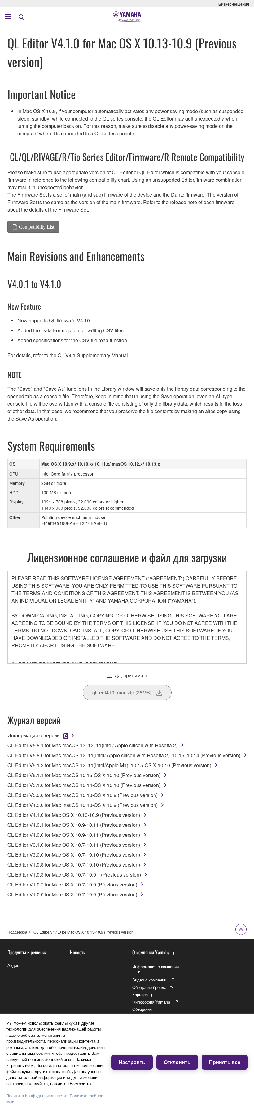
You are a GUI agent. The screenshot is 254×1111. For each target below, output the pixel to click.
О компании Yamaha (151, 952)
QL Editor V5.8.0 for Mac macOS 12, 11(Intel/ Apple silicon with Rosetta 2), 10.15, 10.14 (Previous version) (123, 755)
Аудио (13, 965)
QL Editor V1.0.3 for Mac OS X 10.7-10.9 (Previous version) (74, 874)
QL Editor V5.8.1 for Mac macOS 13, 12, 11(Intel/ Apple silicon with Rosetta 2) (92, 745)
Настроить (132, 1062)
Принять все (224, 1062)
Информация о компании (155, 966)
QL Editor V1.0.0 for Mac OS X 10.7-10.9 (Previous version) (72, 894)
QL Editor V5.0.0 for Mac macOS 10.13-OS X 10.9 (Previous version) (82, 795)
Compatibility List (36, 226)
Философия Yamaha (151, 1002)
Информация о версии (33, 735)
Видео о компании (149, 980)
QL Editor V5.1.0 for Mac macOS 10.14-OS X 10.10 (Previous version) (83, 785)
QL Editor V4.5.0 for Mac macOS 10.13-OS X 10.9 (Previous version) (82, 804)
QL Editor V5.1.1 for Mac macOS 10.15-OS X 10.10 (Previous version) (83, 775)
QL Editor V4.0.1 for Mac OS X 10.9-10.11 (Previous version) (73, 824)
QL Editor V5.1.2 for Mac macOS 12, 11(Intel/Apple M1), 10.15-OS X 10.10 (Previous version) (109, 765)
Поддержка (17, 932)
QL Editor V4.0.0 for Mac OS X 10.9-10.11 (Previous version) (73, 834)
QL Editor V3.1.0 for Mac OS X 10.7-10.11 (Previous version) (73, 844)
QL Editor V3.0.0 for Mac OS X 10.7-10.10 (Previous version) (73, 854)
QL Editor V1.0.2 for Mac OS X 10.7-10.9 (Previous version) (72, 884)
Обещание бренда (149, 987)
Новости (77, 952)
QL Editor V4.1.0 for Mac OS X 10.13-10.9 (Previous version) (73, 814)
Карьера (140, 994)
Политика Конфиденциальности (36, 1096)
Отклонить (177, 1062)
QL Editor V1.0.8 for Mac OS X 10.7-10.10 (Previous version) (73, 864)
